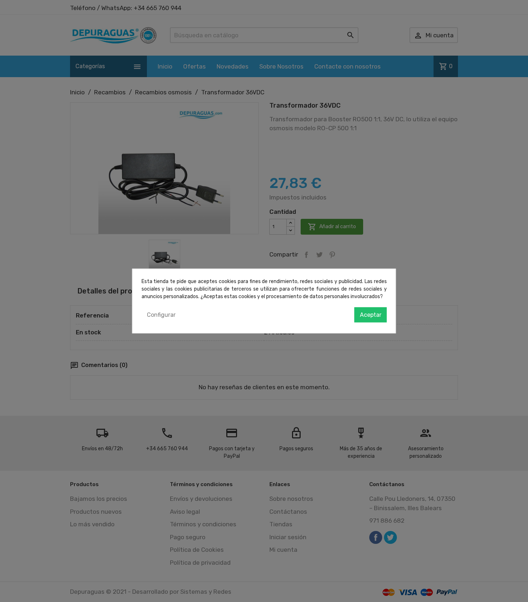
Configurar (161, 314)
